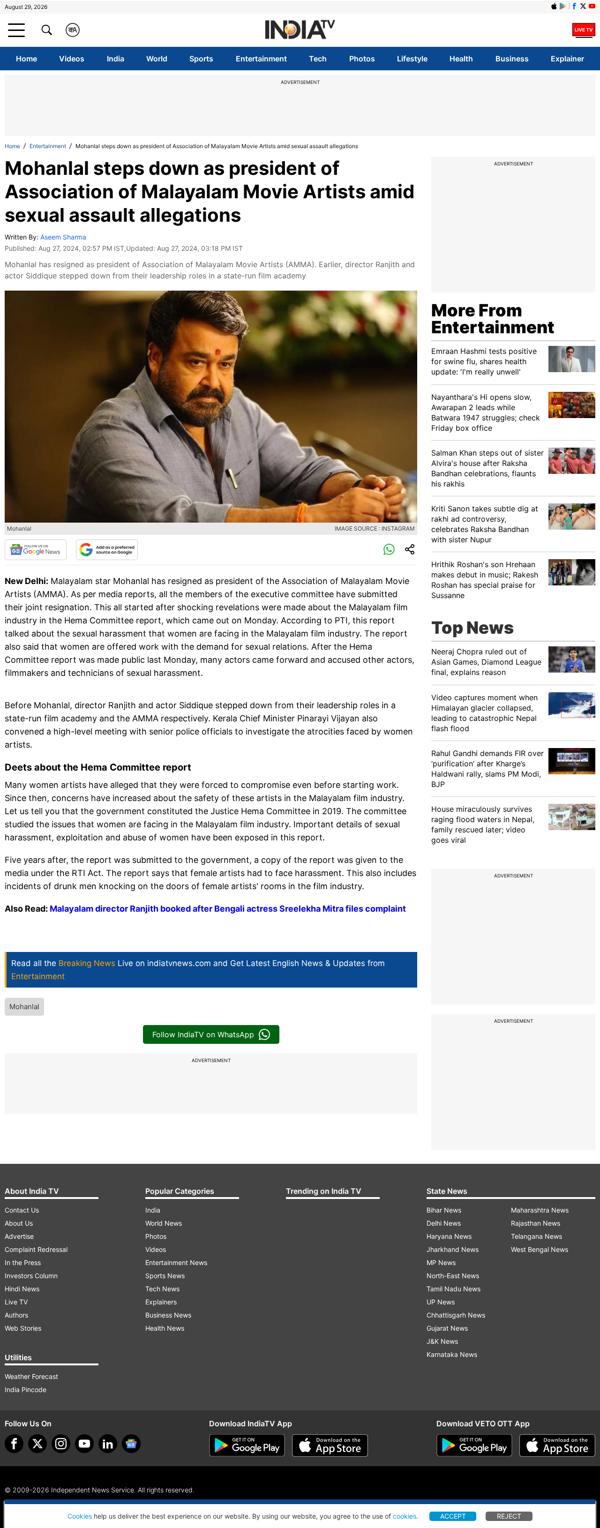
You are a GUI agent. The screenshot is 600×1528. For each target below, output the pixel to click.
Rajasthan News (535, 1223)
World (156, 58)
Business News (168, 1315)
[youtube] (84, 1443)
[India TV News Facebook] (574, 6)
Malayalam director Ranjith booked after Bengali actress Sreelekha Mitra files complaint (228, 909)
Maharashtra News (540, 1210)
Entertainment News (176, 1262)
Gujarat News (447, 1328)
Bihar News (444, 1210)
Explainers (161, 1302)
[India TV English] (300, 30)
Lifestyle (412, 58)
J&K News (442, 1341)
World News (163, 1223)
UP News (441, 1302)
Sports (201, 58)
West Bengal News (539, 1249)
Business (512, 58)
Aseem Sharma (63, 237)
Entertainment (261, 58)
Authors (16, 1315)
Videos (71, 58)
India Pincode (25, 1389)
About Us (19, 1223)
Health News (164, 1328)
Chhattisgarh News (456, 1315)
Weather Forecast (31, 1376)
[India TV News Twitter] (583, 6)
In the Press (23, 1262)
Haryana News (449, 1236)
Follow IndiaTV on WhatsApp (203, 1034)
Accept (453, 1516)
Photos (362, 58)
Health (461, 58)
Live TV (16, 1302)
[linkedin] (107, 1443)
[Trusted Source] (107, 549)
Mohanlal (24, 1006)
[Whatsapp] (389, 550)
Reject (509, 1516)
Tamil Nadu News (453, 1289)
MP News (441, 1262)
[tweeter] (37, 1443)
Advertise (19, 1236)
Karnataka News (452, 1354)
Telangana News (536, 1236)
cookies (404, 1516)
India (115, 58)
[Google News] (36, 549)
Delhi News (444, 1223)
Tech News (162, 1289)
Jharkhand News (453, 1249)
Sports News (165, 1276)
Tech (318, 58)
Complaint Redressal (36, 1249)
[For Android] (474, 1445)
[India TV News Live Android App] (247, 1445)
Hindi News (22, 1289)
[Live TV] (583, 30)
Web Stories (23, 1328)
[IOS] (554, 6)
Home (26, 58)
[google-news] (131, 1443)
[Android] (563, 6)
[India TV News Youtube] (592, 6)
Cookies (80, 1516)
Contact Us (22, 1210)
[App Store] (330, 1445)
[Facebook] (14, 1443)
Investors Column (31, 1276)
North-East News (453, 1276)
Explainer (567, 58)
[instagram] (61, 1443)
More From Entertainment (493, 318)
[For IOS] (557, 1445)
